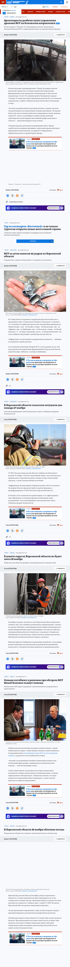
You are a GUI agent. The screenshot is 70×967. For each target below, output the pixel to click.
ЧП (10, 385)
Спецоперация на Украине (16, 202)
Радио (47, 7)
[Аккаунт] (67, 2)
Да (4, 13)
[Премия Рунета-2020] (26, 2)
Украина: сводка (40, 11)
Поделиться (61, 34)
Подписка (64, 7)
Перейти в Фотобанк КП (29, 315)
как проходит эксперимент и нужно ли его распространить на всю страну (41, 145)
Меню (3, 2)
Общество (29, 139)
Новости (6, 16)
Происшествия (13, 250)
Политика (12, 16)
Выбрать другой (11, 13)
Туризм (6, 222)
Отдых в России (60, 11)
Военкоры (30, 11)
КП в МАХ (50, 11)
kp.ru (61, 190)
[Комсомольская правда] (16, 2)
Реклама (55, 7)
